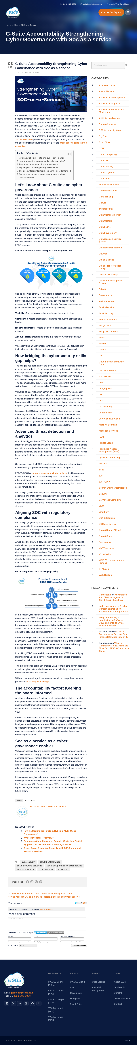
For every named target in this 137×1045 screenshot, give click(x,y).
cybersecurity (28, 862)
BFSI (72, 987)
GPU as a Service (107, 370)
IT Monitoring (105, 406)
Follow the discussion (85, 903)
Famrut (102, 343)
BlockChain (105, 142)
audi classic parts (107, 606)
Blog (16, 25)
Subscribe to (13, 945)
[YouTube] (19, 1003)
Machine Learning (108, 424)
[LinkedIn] (6, 1003)
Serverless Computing (110, 499)
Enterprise (75, 998)
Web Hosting (105, 575)
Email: (7, 992)
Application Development (112, 97)
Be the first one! (46, 909)
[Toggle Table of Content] (68, 154)
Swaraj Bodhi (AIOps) (110, 530)
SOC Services (46, 869)
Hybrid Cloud (105, 376)
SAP (101, 475)
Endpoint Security (108, 319)
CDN (101, 148)
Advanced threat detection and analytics (38, 164)
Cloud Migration (107, 172)
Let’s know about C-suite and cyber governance (41, 158)
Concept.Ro (105, 594)
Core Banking (106, 196)
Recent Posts (30, 801)
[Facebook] (32, 1003)
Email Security (106, 313)
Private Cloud (106, 442)
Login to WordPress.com (55, 932)
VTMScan (104, 569)
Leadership (119, 987)
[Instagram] (26, 1003)
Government (76, 993)
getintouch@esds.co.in (21, 992)
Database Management (110, 247)
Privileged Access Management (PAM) (109, 450)
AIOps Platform (106, 91)
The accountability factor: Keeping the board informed (45, 171)
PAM (101, 436)
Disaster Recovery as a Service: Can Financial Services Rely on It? (113, 634)
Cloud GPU (104, 160)
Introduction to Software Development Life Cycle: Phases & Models (111, 623)
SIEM (101, 506)
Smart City (104, 512)
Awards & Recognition (98, 989)
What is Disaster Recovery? (39, 837)
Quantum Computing (109, 457)
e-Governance (106, 301)
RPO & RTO (104, 463)
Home (8, 25)
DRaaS (102, 289)
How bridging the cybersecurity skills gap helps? (42, 161)
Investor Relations (123, 998)
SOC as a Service (32, 73)
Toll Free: (8, 996)
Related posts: (28, 177)
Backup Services (107, 124)
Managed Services (108, 430)
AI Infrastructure (107, 85)
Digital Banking (106, 259)
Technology (105, 542)
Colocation (104, 178)
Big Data (103, 136)
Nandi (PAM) (55, 1010)
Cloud (77, 982)
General (103, 349)
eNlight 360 (105, 325)
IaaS (101, 382)
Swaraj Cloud (105, 536)
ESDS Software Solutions (29, 865)
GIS (100, 355)
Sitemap (127, 1040)
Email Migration (106, 307)
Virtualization (105, 554)
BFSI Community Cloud (110, 130)
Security (103, 493)
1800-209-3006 (22, 996)
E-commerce (105, 295)
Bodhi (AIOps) (55, 983)
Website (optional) (67, 936)
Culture (102, 202)
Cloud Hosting (106, 166)
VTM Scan (63, 869)
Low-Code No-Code (109, 418)
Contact (118, 1004)
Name (10, 936)
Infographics (105, 388)
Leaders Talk (105, 412)
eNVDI (102, 337)
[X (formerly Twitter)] (13, 1003)
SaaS (101, 469)
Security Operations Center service (64, 865)
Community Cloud (108, 190)
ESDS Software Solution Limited (48, 806)
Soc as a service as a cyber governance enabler (42, 174)
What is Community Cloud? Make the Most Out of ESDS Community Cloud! (114, 647)
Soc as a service (23, 139)
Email (36, 936)
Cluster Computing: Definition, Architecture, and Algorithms (113, 609)
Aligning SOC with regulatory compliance (38, 167)
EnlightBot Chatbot (108, 331)
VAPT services (106, 548)
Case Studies (98, 982)
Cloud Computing (108, 154)
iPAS (101, 400)
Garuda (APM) (56, 992)
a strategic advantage (38, 681)
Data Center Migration (110, 214)
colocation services (109, 184)
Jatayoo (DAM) (56, 1001)
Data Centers (105, 220)
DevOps (103, 253)
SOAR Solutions (107, 518)
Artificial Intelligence (109, 118)
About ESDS (120, 982)
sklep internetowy (108, 617)
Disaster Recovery (108, 274)
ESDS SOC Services (50, 862)
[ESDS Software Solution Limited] (22, 811)
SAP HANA (104, 481)
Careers (118, 993)
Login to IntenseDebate (40, 932)
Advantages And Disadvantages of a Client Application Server (113, 597)
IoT (100, 394)
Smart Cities (76, 1004)
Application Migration (110, 103)
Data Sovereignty (108, 233)
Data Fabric (105, 227)
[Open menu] (128, 12)
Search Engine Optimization (113, 487)
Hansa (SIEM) (55, 1019)
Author (19, 801)
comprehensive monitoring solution (50, 473)
